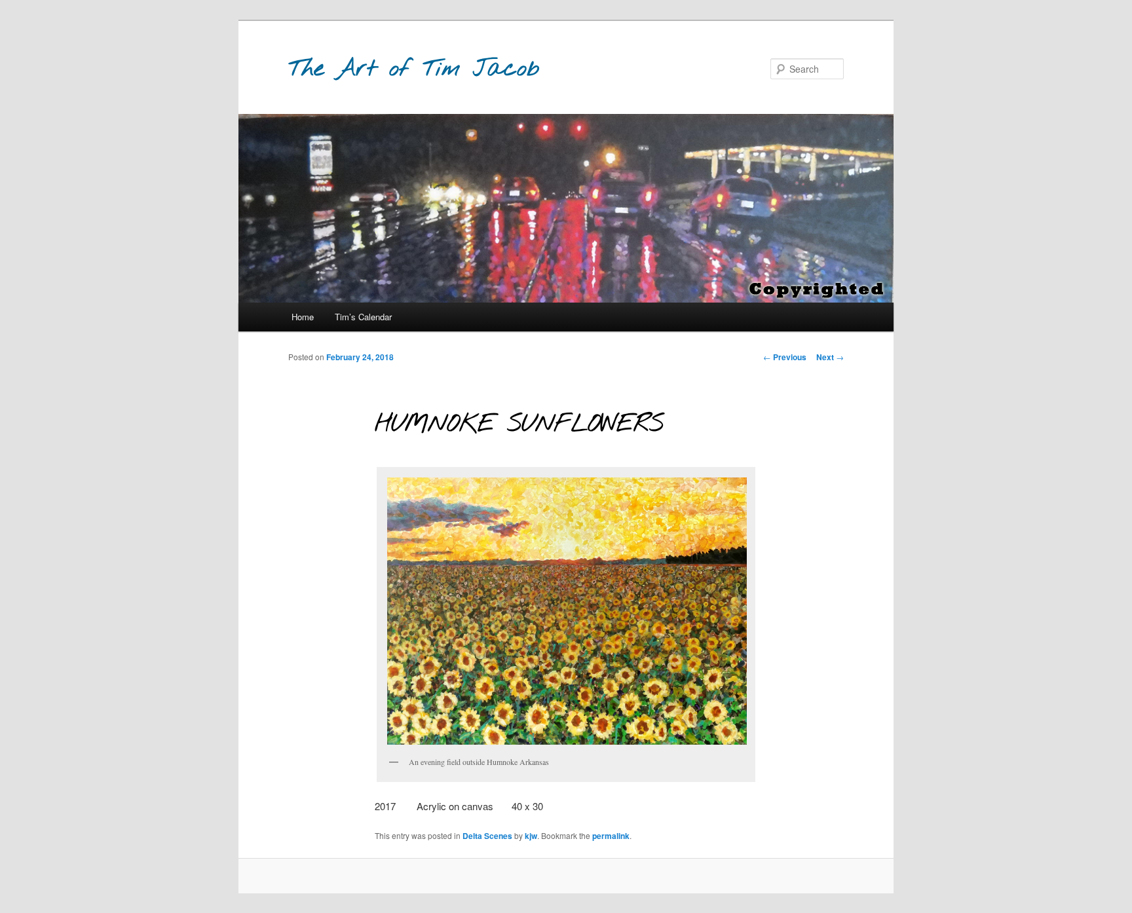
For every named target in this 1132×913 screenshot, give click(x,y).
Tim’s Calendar (363, 316)
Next (830, 357)
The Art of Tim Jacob (414, 68)
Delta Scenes (487, 836)
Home (303, 316)
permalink (611, 836)
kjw (531, 836)
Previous (784, 357)
